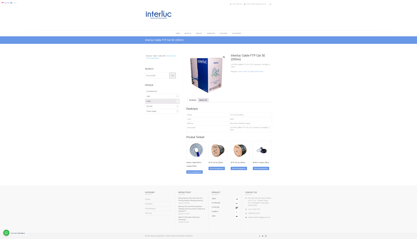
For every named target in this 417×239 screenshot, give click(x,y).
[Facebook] (259, 236)
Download (211, 33)
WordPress (189, 236)
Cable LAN (246, 71)
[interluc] (159, 15)
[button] (224, 57)
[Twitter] (262, 236)
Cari (172, 75)
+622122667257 (237, 4)
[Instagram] (266, 236)
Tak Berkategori (150, 208)
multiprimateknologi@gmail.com (256, 4)
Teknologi (148, 213)
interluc (152, 236)
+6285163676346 (254, 213)
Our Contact (236, 33)
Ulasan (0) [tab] (203, 100)
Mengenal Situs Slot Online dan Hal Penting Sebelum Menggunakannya (190, 199)
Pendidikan (148, 204)
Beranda (149, 56)
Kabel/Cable (258, 71)
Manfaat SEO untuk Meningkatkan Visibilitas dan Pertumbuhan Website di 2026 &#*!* (191, 209)
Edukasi (147, 199)
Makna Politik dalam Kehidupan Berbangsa (189, 218)
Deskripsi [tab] (192, 100)
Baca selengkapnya (194, 172)
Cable (240, 71)
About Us (188, 33)
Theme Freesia (170, 236)
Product (199, 33)
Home (178, 33)
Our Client (223, 33)
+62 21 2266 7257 (254, 209)
